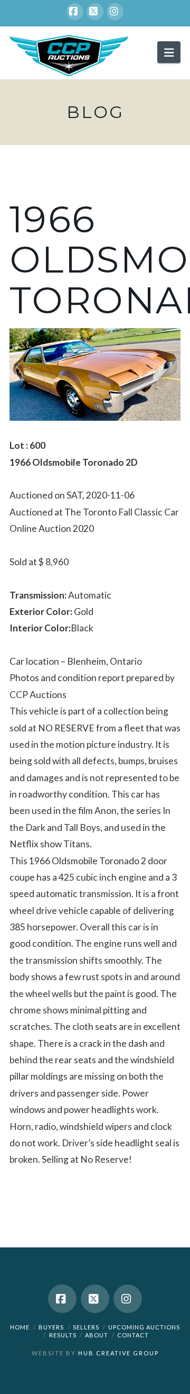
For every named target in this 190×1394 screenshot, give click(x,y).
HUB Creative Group (118, 1353)
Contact (133, 1335)
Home (20, 1327)
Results (63, 1335)
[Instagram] (115, 11)
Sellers (86, 1327)
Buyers (51, 1327)
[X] (95, 11)
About (96, 1335)
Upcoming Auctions (144, 1327)
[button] (168, 52)
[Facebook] (74, 11)
